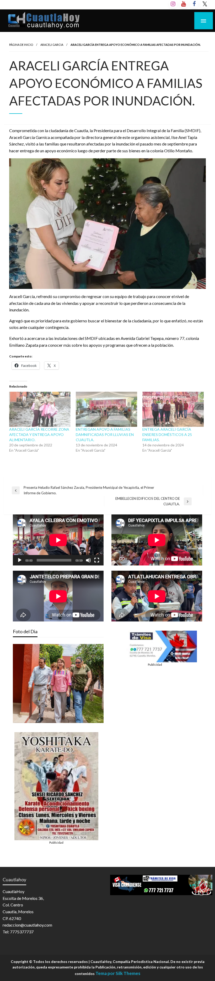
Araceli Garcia (51, 44)
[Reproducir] (19, 560)
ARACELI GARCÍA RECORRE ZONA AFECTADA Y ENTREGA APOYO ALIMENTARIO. (39, 434)
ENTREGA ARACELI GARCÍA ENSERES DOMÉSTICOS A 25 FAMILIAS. (167, 434)
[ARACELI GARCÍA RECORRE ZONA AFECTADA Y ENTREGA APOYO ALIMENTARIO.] (40, 409)
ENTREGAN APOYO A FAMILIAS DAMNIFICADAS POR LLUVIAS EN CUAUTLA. (105, 434)
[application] (58, 539)
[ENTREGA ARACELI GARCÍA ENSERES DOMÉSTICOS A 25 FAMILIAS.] (173, 409)
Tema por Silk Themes (117, 973)
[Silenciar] (88, 560)
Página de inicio (21, 44)
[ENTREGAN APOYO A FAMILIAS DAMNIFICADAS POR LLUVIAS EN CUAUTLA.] (106, 409)
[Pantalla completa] (96, 560)
